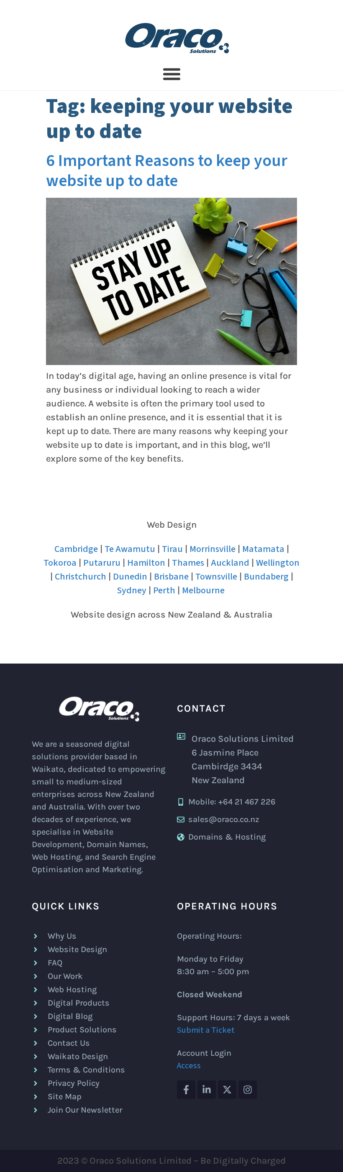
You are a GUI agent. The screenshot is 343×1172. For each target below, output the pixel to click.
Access (189, 1066)
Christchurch (80, 576)
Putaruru (101, 562)
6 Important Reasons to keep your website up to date (166, 171)
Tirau (172, 549)
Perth (164, 590)
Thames (188, 562)
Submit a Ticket (206, 1030)
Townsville (216, 576)
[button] (171, 74)
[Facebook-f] (186, 1089)
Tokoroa (60, 562)
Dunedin (130, 576)
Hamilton (146, 562)
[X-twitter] (227, 1089)
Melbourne (203, 590)
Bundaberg (266, 576)
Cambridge (76, 549)
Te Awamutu (130, 549)
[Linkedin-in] (206, 1089)
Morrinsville (212, 549)
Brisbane (171, 576)
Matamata (263, 549)
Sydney (131, 590)
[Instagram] (247, 1089)
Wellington (277, 562)
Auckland (230, 562)
